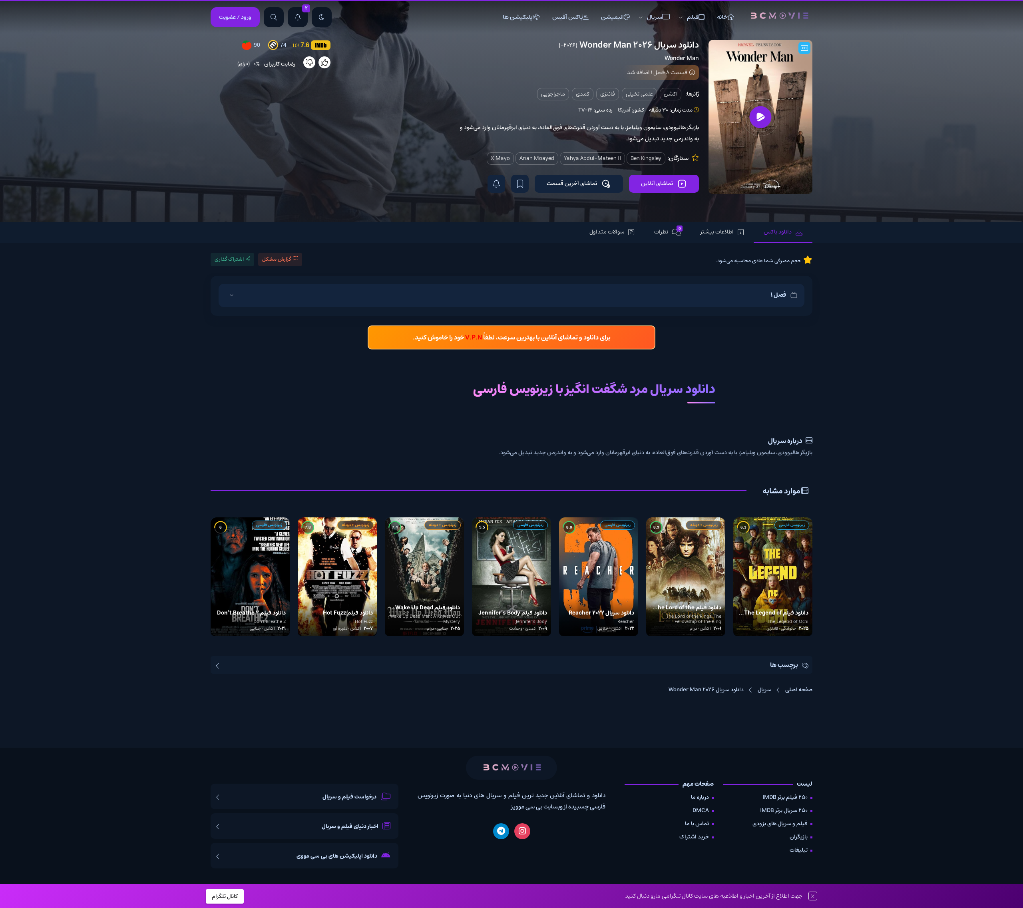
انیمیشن (612, 17)
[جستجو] (274, 17)
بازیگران (799, 837)
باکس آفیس (567, 17)
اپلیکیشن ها (518, 17)
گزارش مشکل (276, 259)
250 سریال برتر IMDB (784, 810)
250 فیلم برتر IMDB (785, 797)
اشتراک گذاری (229, 259)
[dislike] (309, 62)
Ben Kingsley (646, 158)
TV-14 (585, 110)
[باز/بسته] (231, 295)
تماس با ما (697, 823)
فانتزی (607, 94)
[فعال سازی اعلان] (496, 184)
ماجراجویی (553, 94)
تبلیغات (799, 850)
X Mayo (500, 158)
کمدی (582, 94)
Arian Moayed (536, 158)
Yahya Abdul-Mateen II (592, 158)
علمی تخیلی (639, 94)
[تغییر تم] (322, 17)
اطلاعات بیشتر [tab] (717, 232)
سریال (654, 17)
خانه (722, 17)
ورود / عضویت (235, 17)
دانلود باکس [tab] (778, 232)
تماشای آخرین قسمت (572, 183)
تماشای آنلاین (657, 183)
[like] (324, 62)
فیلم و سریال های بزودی (780, 823)
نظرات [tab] (667, 231)
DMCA (701, 810)
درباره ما (700, 797)
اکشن (670, 94)
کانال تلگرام (225, 896)
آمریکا (624, 110)
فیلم (693, 17)
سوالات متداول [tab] (606, 232)
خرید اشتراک (694, 837)
